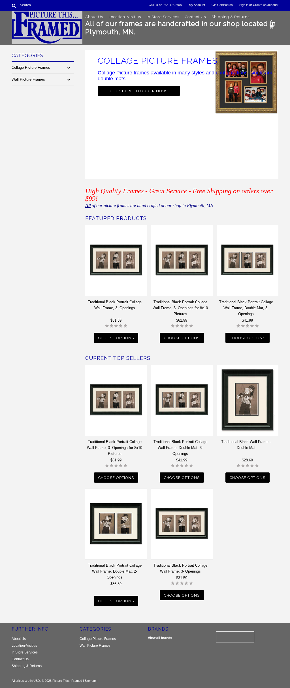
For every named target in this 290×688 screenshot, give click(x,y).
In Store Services (163, 17)
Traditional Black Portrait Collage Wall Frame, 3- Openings (115, 305)
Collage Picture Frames (31, 67)
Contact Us (195, 17)
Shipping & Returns (231, 17)
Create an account (265, 5)
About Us (94, 17)
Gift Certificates (222, 5)
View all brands (160, 638)
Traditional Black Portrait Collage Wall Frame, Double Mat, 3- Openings (246, 308)
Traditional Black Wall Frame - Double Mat (246, 445)
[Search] (14, 5)
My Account (197, 5)
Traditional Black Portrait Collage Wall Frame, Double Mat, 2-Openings (115, 571)
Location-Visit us (125, 17)
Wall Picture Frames (28, 79)
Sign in (243, 5)
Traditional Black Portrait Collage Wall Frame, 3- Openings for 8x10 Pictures (180, 308)
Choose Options (116, 338)
